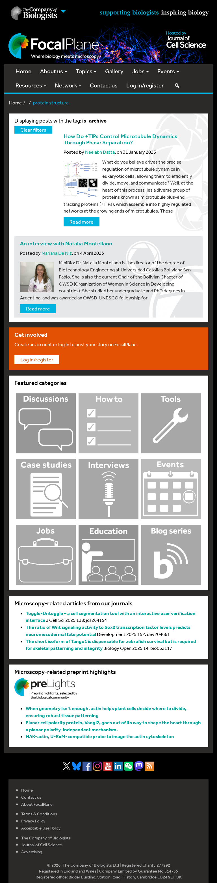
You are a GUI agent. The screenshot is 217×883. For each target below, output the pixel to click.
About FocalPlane (37, 804)
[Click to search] (177, 85)
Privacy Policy (33, 821)
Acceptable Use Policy (41, 828)
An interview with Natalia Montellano (66, 243)
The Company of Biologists (46, 838)
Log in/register (145, 85)
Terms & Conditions (39, 813)
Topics (85, 71)
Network (66, 85)
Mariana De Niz (57, 253)
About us (52, 71)
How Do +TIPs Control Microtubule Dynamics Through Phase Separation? (120, 139)
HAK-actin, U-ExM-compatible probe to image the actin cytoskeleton (100, 736)
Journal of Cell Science (41, 844)
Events (166, 71)
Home (23, 71)
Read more (82, 221)
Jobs (139, 71)
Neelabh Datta (100, 152)
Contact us (104, 85)
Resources (29, 85)
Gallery (114, 71)
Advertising (31, 851)
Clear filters (33, 130)
